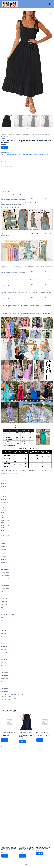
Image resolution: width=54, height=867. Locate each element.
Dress (13, 154)
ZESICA (6, 155)
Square (34, 154)
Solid (27, 154)
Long (17, 154)
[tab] (4, 162)
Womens (3, 155)
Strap (37, 154)
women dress (45, 154)
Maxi (19, 154)
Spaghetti (30, 154)
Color (10, 154)
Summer (40, 154)
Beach (5, 154)
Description (4, 161)
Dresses (10, 134)
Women (6, 134)
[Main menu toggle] (50, 4)
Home (2, 134)
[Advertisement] (27, 181)
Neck (22, 154)
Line (15, 154)
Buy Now (5, 147)
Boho (8, 154)
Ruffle (24, 154)
